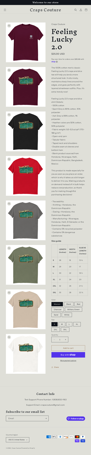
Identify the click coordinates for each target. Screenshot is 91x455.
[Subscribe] (45, 418)
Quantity (54, 335)
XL (77, 324)
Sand (56, 315)
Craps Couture (17, 448)
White (66, 315)
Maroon (57, 304)
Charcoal (57, 309)
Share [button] (56, 367)
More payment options (68, 360)
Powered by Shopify (28, 448)
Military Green (73, 309)
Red (78, 304)
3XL (65, 330)
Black (68, 304)
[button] (5, 9)
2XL (55, 330)
